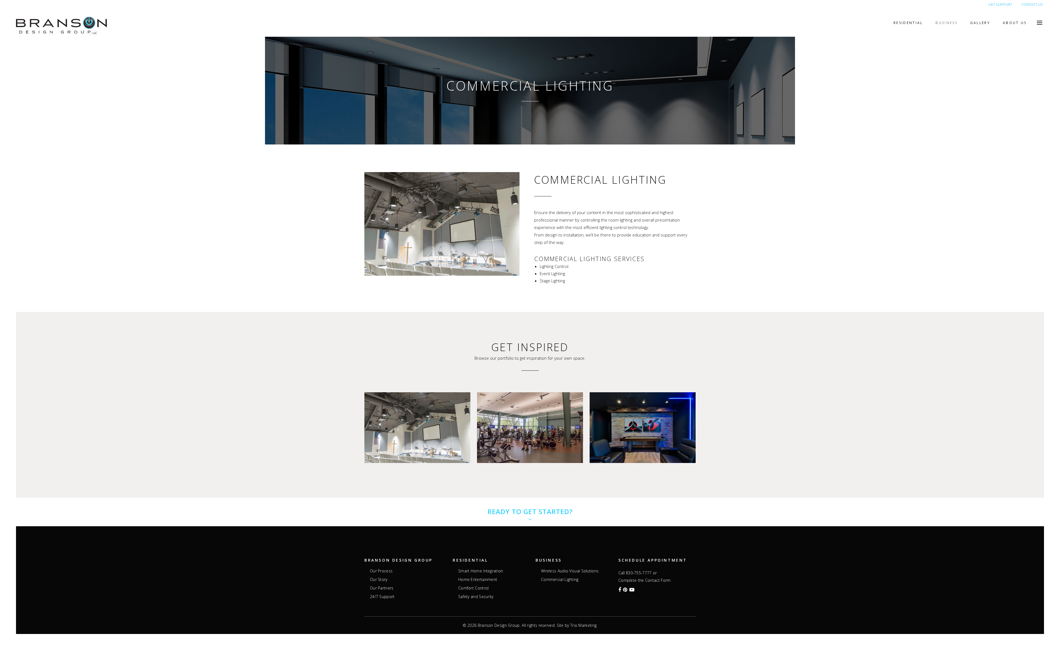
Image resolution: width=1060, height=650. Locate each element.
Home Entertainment (477, 579)
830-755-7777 (639, 572)
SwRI (530, 415)
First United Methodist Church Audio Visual (417, 415)
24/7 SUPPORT (1000, 4)
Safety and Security (476, 597)
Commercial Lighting (560, 579)
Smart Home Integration (480, 571)
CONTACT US (1032, 4)
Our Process (381, 571)
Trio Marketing (583, 625)
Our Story (379, 579)
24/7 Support (382, 597)
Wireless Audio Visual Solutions (569, 571)
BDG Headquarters (642, 409)
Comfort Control (473, 588)
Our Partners (382, 588)
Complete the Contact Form (644, 580)
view (417, 437)
